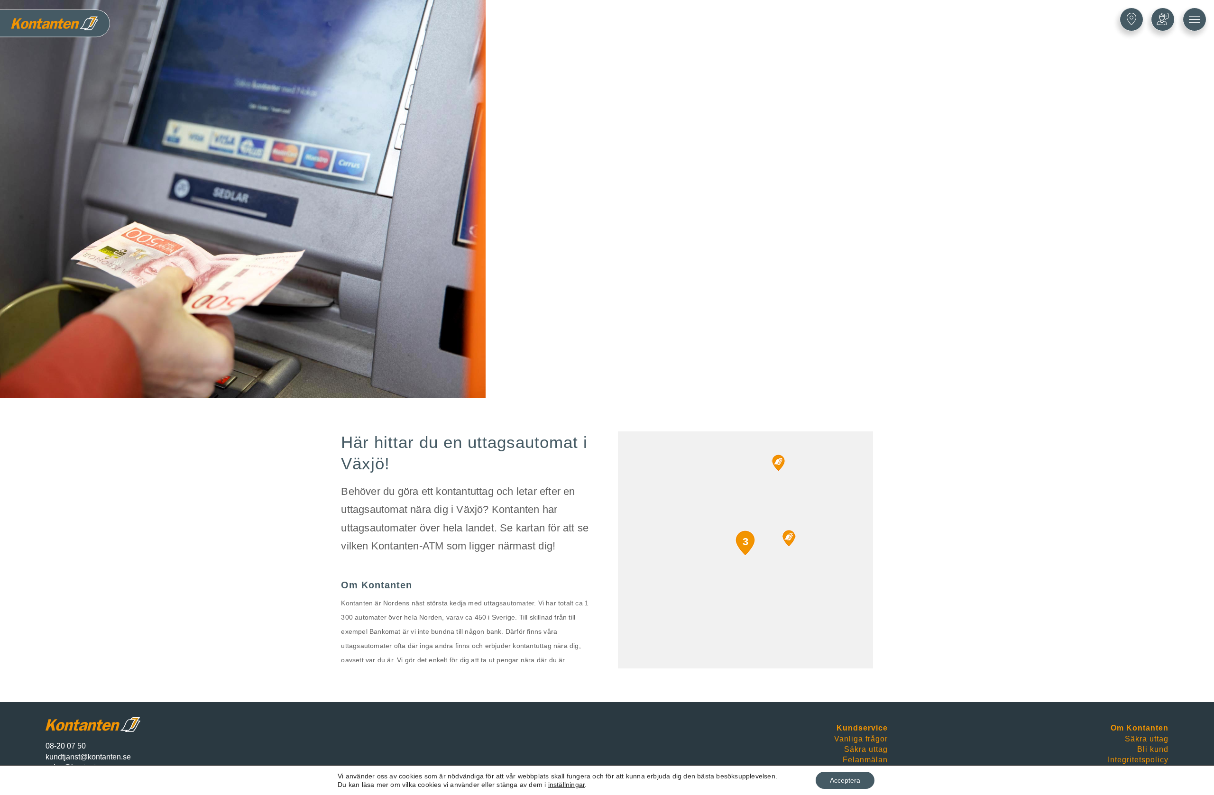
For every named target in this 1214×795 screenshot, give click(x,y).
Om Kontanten (1139, 728)
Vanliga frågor (861, 739)
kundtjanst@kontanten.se (88, 757)
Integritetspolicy (1138, 760)
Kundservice (862, 728)
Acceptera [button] (845, 780)
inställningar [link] (566, 784)
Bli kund (1152, 749)
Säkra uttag (866, 749)
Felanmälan (865, 760)
